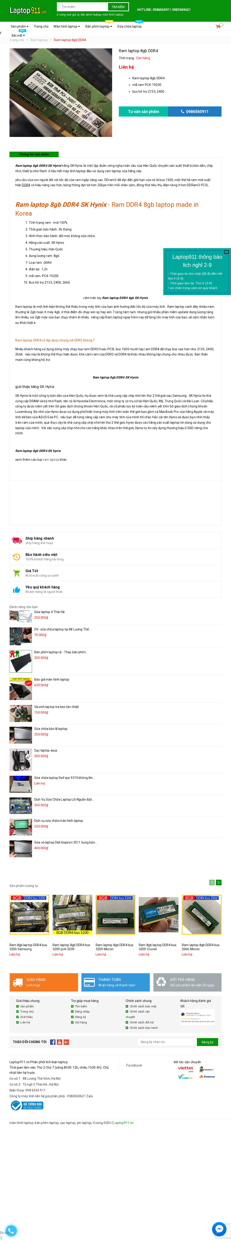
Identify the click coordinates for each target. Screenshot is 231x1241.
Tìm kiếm (118, 7)
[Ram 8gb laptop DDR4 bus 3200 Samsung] (29, 915)
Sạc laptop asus (45, 750)
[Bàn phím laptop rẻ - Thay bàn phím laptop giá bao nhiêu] (20, 661)
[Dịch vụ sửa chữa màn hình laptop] (20, 827)
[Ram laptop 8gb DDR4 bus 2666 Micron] (202, 915)
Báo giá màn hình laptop (51, 679)
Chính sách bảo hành (144, 1027)
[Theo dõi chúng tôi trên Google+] (66, 1042)
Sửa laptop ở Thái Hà (49, 612)
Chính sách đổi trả (142, 1022)
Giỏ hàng (81, 1022)
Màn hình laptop (66, 26)
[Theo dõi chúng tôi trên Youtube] (59, 1042)
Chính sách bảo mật (143, 1006)
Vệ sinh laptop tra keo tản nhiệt (56, 707)
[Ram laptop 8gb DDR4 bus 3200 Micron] (115, 915)
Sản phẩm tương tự (23, 886)
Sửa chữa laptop (129, 25)
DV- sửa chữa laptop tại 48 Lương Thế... (62, 629)
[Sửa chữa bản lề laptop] (20, 735)
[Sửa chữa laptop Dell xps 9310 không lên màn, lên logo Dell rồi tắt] (20, 784)
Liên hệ (25, 1022)
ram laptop (51, 459)
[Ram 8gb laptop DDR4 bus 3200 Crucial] (158, 915)
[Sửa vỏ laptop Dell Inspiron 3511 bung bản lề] (20, 848)
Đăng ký (80, 1017)
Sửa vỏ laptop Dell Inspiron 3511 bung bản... (65, 842)
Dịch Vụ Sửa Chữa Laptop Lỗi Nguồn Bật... (64, 799)
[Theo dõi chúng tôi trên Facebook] (53, 1042)
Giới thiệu (26, 1017)
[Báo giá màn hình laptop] (20, 688)
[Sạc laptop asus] (20, 759)
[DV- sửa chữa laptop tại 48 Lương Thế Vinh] (20, 636)
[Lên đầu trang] (223, 1218)
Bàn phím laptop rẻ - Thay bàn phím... (61, 652)
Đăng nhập (82, 1011)
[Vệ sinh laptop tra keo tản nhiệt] (20, 713)
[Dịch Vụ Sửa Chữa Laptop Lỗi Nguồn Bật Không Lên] (20, 805)
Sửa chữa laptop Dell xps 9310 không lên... (64, 778)
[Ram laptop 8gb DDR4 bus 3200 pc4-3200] (72, 915)
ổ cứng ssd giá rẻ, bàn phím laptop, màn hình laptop (90, 14)
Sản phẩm (19, 26)
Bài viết (18, 34)
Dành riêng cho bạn (23, 607)
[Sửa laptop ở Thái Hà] (20, 616)
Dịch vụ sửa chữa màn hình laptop (58, 821)
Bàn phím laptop (98, 25)
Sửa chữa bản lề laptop (50, 729)
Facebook (134, 1065)
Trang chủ (41, 26)
